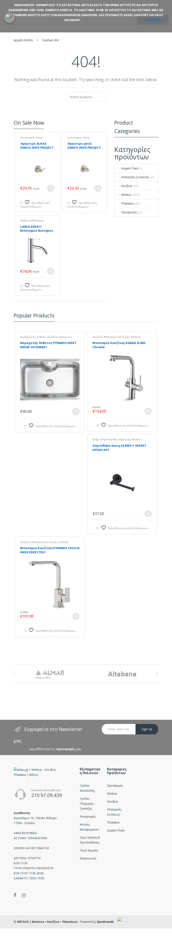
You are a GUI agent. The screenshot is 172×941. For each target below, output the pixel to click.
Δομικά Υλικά (129, 168)
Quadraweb (105, 922)
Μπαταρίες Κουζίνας (116, 337)
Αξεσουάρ (124, 439)
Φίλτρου (135, 337)
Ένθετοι (41, 337)
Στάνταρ (63, 542)
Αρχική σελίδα (23, 40)
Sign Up (147, 729)
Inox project (27, 137)
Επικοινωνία (88, 858)
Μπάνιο (24, 220)
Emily (95, 439)
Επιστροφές (88, 816)
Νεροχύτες (65, 337)
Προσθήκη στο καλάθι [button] (50, 188)
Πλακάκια (127, 203)
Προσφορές (129, 212)
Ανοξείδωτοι (27, 337)
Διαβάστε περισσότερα (75, 411)
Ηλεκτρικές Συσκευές (135, 177)
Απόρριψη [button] (153, 20)
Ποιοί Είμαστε (89, 850)
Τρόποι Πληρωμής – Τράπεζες (88, 804)
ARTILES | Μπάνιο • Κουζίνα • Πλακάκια (47, 922)
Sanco (38, 137)
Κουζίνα (126, 186)
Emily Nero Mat (108, 439)
